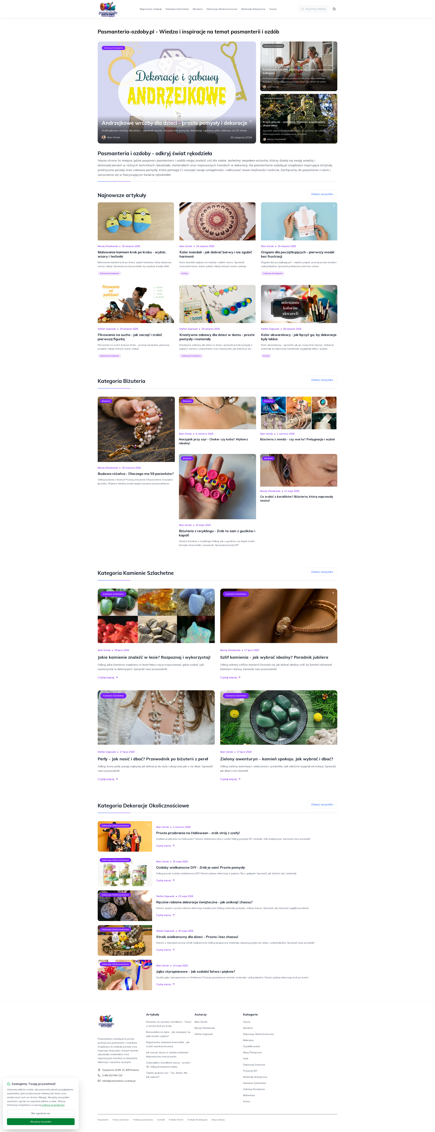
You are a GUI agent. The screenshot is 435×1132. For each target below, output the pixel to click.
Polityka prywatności (143, 1119)
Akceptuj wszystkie (40, 1121)
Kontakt (161, 1119)
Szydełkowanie (251, 1046)
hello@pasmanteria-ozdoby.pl (118, 1080)
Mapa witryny (218, 1119)
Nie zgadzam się (40, 1113)
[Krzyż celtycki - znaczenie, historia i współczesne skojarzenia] (298, 118)
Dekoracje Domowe (254, 1064)
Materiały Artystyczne (253, 9)
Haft (245, 1058)
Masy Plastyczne (252, 1052)
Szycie (273, 9)
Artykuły (152, 1014)
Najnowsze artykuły (151, 9)
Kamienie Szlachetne (177, 9)
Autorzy (201, 1014)
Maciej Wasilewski (108, 246)
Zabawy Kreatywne (113, 48)
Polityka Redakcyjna (197, 1119)
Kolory (184, 273)
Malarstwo (249, 1095)
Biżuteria (198, 9)
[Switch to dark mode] (334, 9)
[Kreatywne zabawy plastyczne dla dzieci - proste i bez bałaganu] (298, 66)
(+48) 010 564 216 (112, 1075)
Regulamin (103, 1119)
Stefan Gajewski (107, 328)
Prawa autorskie (120, 1119)
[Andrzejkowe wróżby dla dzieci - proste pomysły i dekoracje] (177, 92)
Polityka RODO (176, 1119)
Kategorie (250, 1014)
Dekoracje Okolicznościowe (222, 9)
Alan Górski (185, 246)
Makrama (248, 1040)
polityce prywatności (53, 1104)
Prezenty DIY (250, 1070)
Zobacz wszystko (322, 194)
